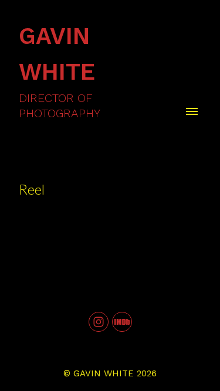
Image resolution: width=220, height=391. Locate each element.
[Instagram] (99, 322)
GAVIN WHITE (103, 373)
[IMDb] (122, 322)
